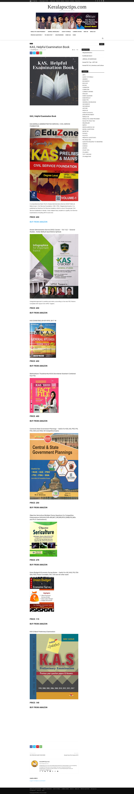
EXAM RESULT (86, 98)
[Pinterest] (37, 53)
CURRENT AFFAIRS (87, 91)
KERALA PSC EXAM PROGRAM (91, 119)
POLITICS (85, 135)
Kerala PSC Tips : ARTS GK (89, 62)
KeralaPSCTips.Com (34, 49)
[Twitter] (99, 1)
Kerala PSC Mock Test (88, 121)
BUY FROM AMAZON (38, 222)
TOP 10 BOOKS (86, 154)
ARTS (83, 75)
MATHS (84, 125)
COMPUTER (85, 89)
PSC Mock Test (86, 139)
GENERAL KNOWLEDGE (89, 102)
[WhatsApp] (40, 53)
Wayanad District (87, 52)
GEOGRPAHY (86, 106)
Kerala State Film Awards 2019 (71, 755)
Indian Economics (87, 112)
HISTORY (85, 108)
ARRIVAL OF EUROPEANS (89, 59)
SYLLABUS (85, 152)
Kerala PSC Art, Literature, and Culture (93, 65)
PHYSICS (84, 133)
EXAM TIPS (85, 100)
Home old (39, 790)
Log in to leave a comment (37, 780)
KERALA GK (85, 116)
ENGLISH (85, 94)
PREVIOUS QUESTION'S (89, 137)
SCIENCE (84, 146)
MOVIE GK (85, 131)
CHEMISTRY (85, 87)
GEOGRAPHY (86, 104)
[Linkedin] (45, 771)
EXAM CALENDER (87, 96)
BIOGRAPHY (85, 81)
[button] (102, 38)
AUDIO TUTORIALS (87, 77)
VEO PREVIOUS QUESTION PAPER (37, 755)
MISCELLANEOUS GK (88, 127)
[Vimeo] (101, 1)
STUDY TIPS (85, 150)
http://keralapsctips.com (43, 763)
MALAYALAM (86, 123)
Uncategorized (86, 156)
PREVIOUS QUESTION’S (85, 788)
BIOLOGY (85, 83)
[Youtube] (103, 1)
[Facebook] (96, 1)
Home (43, 790)
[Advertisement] (54, 109)
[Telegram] (50, 771)
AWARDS (85, 79)
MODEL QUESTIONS (88, 129)
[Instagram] (97, 1)
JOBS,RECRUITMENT (88, 114)
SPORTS (84, 148)
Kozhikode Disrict (87, 56)
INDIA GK (85, 110)
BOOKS (31, 43)
